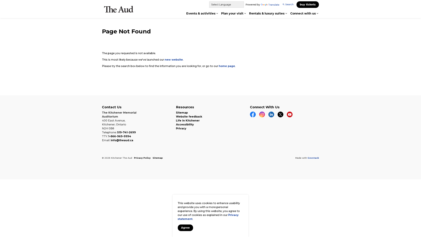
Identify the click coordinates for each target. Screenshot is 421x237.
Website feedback (189, 116)
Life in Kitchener (188, 120)
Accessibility (185, 124)
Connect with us (303, 13)
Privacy (181, 128)
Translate (273, 5)
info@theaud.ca (122, 140)
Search (289, 4)
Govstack (313, 158)
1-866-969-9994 (119, 136)
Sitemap (182, 112)
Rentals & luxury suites (267, 13)
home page (227, 66)
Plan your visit (232, 13)
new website (174, 59)
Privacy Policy (142, 158)
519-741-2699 (126, 132)
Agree (185, 227)
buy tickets (308, 4)
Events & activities (200, 13)
